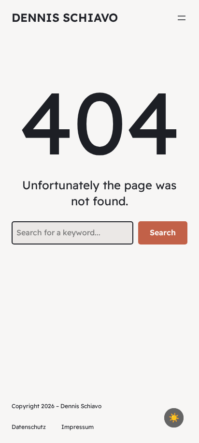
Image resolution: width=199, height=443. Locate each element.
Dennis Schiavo (65, 17)
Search (163, 232)
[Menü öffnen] (181, 18)
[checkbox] (174, 418)
